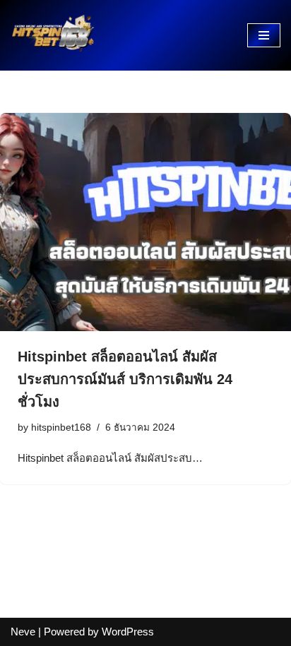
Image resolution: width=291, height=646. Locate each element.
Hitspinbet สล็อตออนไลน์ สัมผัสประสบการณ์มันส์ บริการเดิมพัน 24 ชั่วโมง (125, 379)
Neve (23, 632)
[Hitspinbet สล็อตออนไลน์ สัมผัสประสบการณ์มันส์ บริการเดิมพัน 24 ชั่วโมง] (145, 222)
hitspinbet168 (61, 427)
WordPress (128, 632)
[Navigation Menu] (263, 35)
